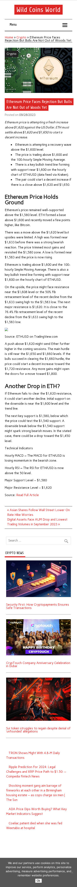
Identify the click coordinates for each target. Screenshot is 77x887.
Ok (38, 880)
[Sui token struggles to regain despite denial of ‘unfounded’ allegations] (38, 679)
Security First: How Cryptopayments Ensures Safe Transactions (37, 606)
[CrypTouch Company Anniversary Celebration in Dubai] (38, 621)
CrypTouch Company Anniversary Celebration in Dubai (38, 664)
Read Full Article (27, 495)
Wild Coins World (38, 10)
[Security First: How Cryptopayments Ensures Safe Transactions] (38, 562)
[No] (72, 872)
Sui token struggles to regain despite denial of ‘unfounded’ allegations (38, 729)
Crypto (21, 37)
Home (9, 37)
